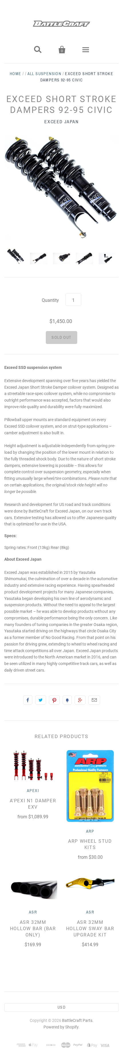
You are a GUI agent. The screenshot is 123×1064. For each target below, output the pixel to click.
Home (15, 74)
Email (94, 700)
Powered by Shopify (60, 1027)
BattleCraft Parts (77, 1020)
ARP (90, 831)
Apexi (33, 791)
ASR (33, 912)
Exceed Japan (61, 121)
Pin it (54, 700)
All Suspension (44, 74)
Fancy (67, 700)
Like (27, 700)
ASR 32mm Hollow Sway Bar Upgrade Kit (90, 929)
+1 (80, 700)
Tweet (40, 700)
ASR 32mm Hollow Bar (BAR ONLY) (33, 929)
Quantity (50, 300)
